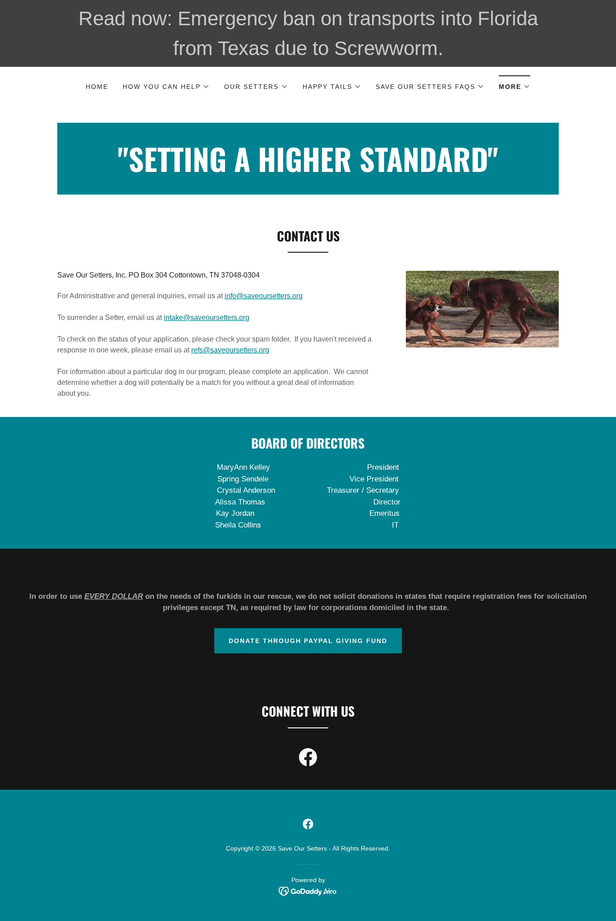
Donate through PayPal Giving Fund (308, 640)
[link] (308, 169)
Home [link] (97, 86)
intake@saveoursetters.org (206, 317)
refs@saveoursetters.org (230, 350)
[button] (166, 86)
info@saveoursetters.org (264, 296)
